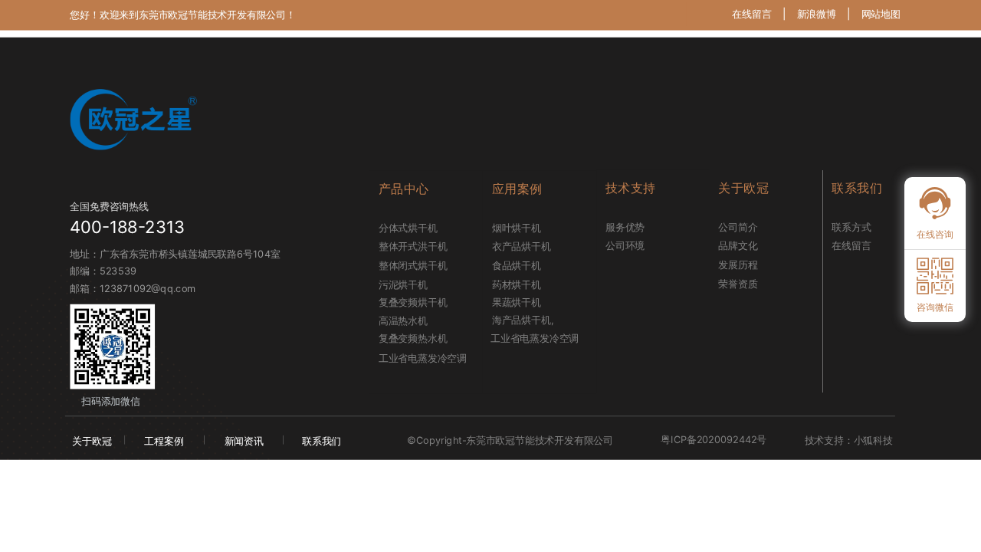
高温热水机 (403, 321)
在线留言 (751, 14)
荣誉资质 (737, 284)
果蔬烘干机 (516, 302)
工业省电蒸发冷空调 (416, 358)
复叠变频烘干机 (413, 302)
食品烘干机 (516, 265)
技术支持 (630, 188)
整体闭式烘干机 (413, 265)
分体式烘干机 (408, 228)
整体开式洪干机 (413, 247)
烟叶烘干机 (516, 228)
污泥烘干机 (403, 284)
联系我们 (321, 441)
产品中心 (404, 189)
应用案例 (517, 189)
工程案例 (163, 441)
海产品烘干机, (522, 320)
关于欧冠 (91, 441)
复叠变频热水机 (413, 338)
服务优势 (625, 227)
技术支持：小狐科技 (849, 440)
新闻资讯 (244, 441)
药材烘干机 (516, 284)
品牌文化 (737, 246)
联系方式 (851, 227)
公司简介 (737, 227)
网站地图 (881, 14)
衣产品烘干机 (521, 247)
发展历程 (737, 264)
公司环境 (625, 246)
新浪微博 (816, 14)
